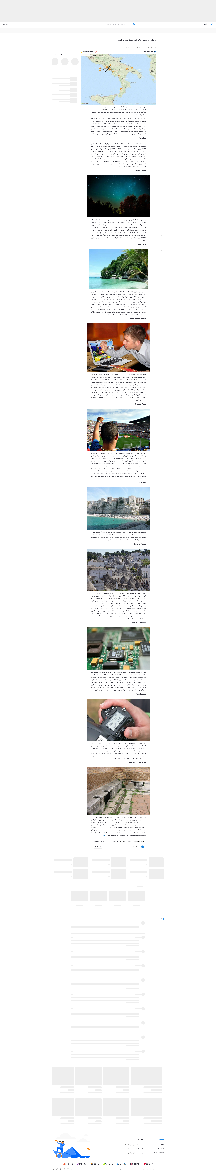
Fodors (105, 835)
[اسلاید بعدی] (50, 64)
